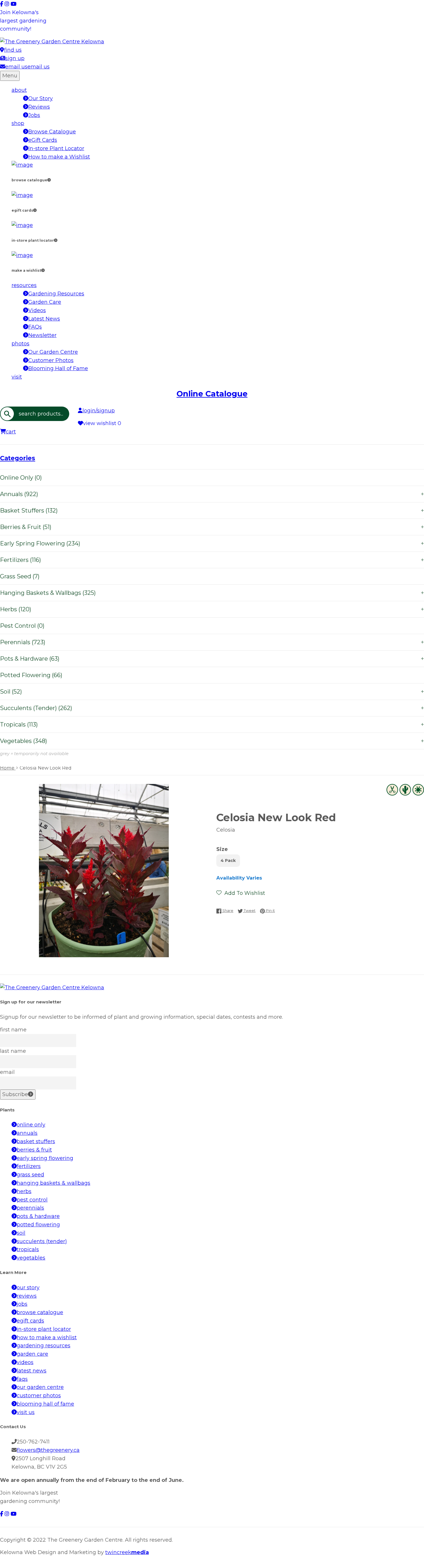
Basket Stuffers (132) (212, 510)
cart (11, 432)
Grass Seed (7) (20, 576)
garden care (32, 1354)
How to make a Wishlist (59, 157)
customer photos (39, 1395)
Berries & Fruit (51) (212, 527)
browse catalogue (40, 1312)
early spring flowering (45, 1158)
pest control (32, 1200)
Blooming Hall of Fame (58, 368)
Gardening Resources (56, 293)
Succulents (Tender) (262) (212, 708)
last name (13, 1051)
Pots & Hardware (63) (212, 658)
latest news (31, 1371)
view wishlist (102, 423)
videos (25, 1362)
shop (18, 123)
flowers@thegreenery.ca (48, 1450)
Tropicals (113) (212, 724)
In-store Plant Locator (56, 148)
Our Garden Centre (53, 352)
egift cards (30, 1321)
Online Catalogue (212, 393)
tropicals (28, 1249)
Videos (37, 310)
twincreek (127, 1552)
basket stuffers (36, 1141)
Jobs (34, 115)
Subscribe (15, 1094)
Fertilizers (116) (212, 559)
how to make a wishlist (47, 1337)
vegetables (31, 1258)
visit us (26, 1412)
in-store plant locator (44, 1329)
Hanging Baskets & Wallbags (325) (212, 592)
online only (31, 1125)
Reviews (39, 107)
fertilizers (29, 1166)
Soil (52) (212, 691)
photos (20, 343)
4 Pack (228, 860)
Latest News (44, 319)
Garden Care (44, 302)
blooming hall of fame (45, 1404)
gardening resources (43, 1345)
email (7, 1072)
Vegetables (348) (212, 740)
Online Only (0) (21, 477)
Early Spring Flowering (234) (212, 543)
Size (222, 849)
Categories (17, 458)
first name (13, 1030)
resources (24, 285)
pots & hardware (38, 1216)
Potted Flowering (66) (31, 675)
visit (17, 377)
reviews (27, 1296)
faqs (22, 1379)
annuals (27, 1133)
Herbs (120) (212, 609)
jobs (22, 1304)
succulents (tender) (42, 1241)
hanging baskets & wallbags (53, 1183)
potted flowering (38, 1224)
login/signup (98, 410)
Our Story (40, 98)
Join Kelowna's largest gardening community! (23, 20)
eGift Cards (42, 140)
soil (21, 1233)
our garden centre (40, 1387)
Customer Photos (51, 360)
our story (28, 1287)
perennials (30, 1208)
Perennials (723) (212, 642)
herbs (24, 1191)
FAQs (35, 327)
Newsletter (42, 335)
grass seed (30, 1174)
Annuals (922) (212, 494)
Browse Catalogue (52, 131)
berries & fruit (34, 1150)
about (19, 90)
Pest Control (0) (22, 625)
